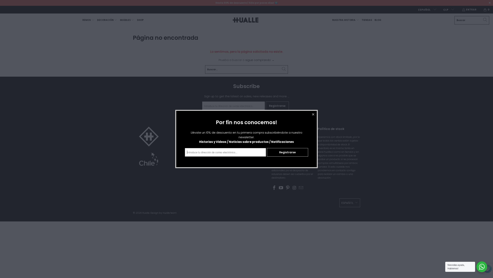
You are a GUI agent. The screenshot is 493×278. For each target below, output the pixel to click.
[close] (313, 114)
